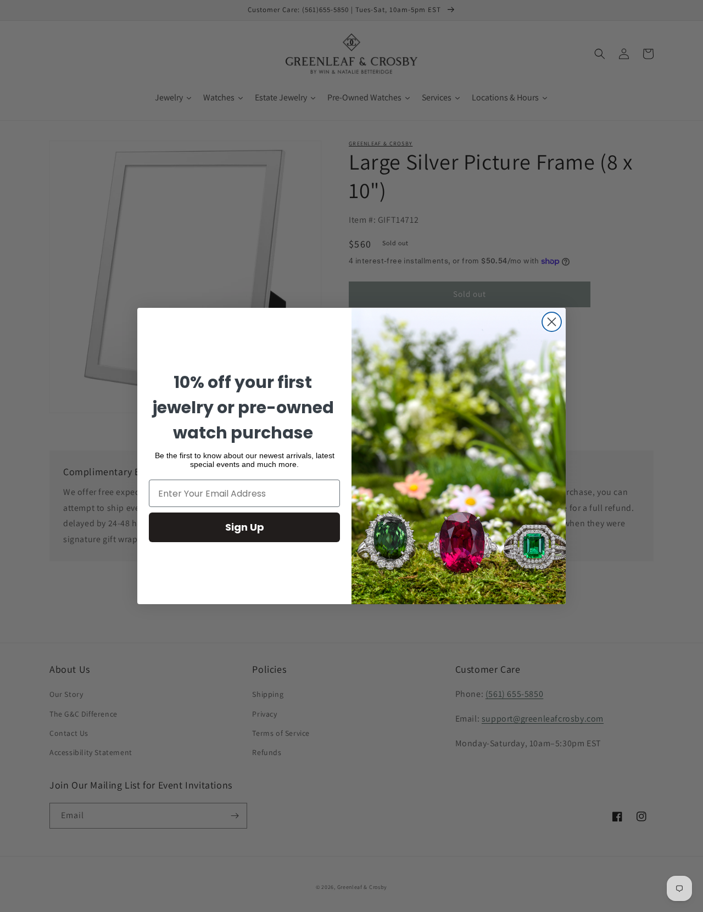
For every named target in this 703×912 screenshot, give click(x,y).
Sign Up (244, 527)
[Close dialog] (551, 321)
